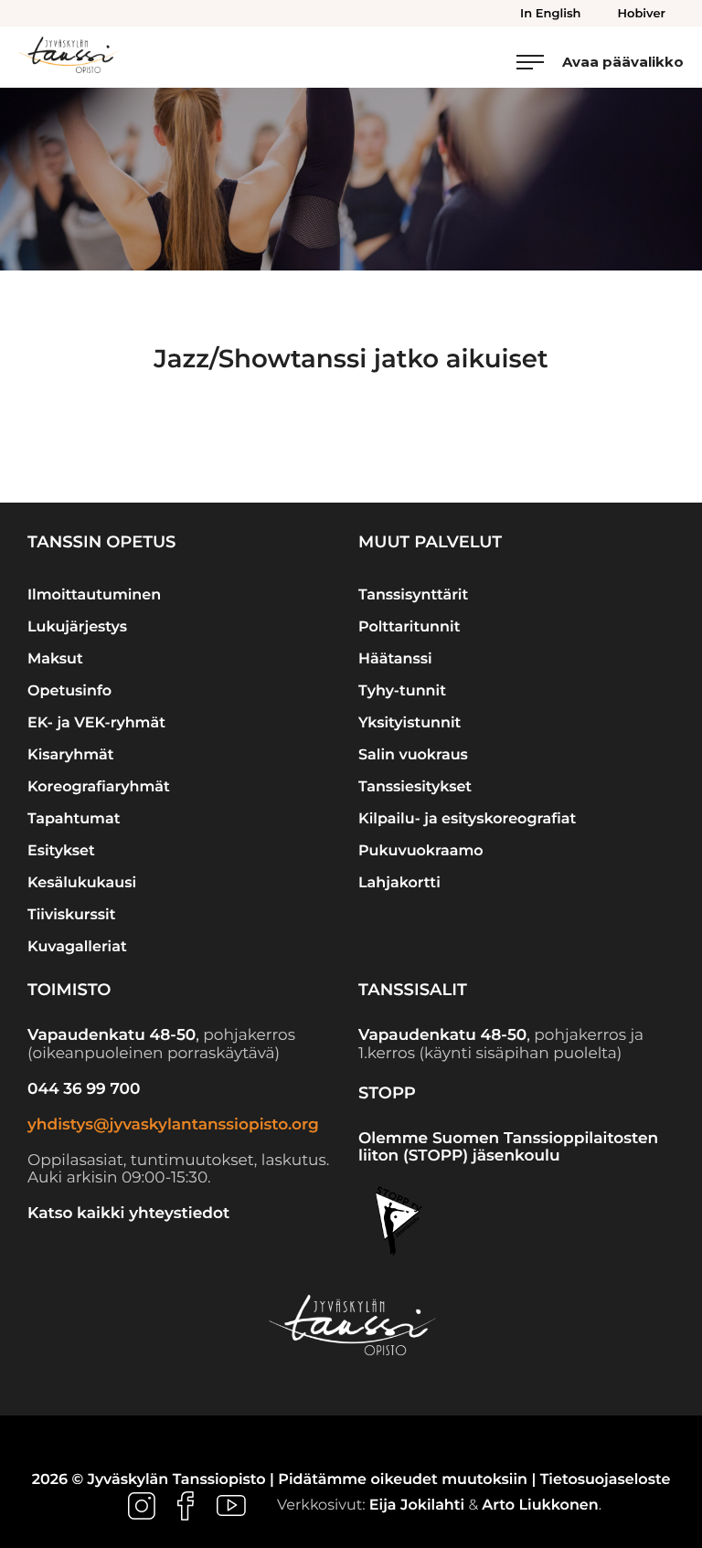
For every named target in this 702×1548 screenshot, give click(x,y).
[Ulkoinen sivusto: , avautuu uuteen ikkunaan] (143, 1506)
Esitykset (61, 851)
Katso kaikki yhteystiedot (128, 1213)
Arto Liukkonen (540, 1506)
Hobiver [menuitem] (641, 13)
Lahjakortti (399, 883)
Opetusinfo (69, 691)
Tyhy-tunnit (402, 691)
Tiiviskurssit (71, 915)
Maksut (55, 659)
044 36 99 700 (83, 1089)
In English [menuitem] (550, 13)
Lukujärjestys (77, 627)
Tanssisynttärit (413, 595)
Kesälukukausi (81, 883)
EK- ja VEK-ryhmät (96, 723)
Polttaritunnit (409, 627)
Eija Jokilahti (416, 1506)
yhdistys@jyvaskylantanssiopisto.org (173, 1125)
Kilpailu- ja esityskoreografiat (467, 819)
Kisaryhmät (70, 755)
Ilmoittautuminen (94, 595)
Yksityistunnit (409, 723)
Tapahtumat (73, 819)
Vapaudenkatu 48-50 (111, 1035)
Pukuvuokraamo (421, 851)
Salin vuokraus (413, 755)
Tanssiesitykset (415, 787)
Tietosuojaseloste (605, 1480)
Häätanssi (395, 659)
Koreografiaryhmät (98, 787)
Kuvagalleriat (77, 947)
